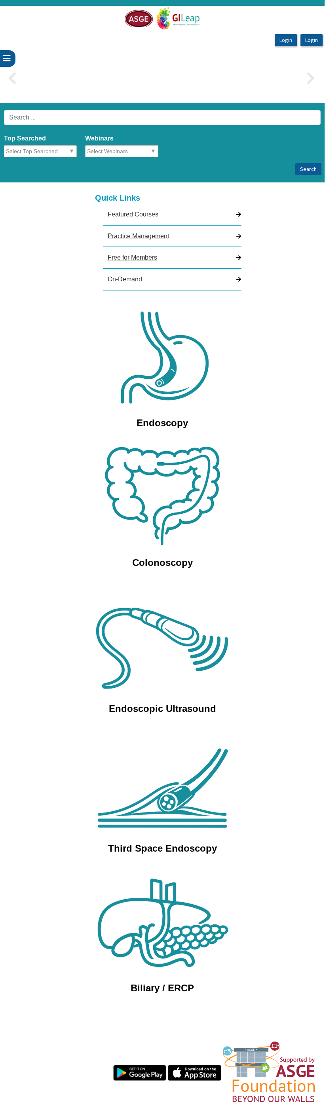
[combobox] (41, 151)
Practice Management (138, 236)
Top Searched (25, 138)
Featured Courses (133, 214)
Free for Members (132, 257)
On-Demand (125, 279)
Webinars (99, 138)
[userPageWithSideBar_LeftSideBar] (7, 58)
